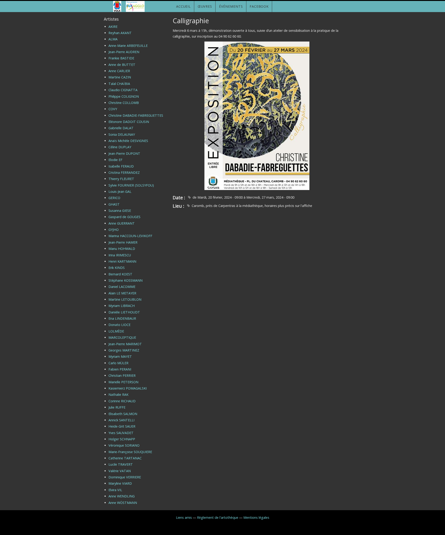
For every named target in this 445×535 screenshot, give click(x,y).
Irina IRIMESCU (119, 255)
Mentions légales (256, 517)
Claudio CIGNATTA (122, 90)
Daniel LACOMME (121, 286)
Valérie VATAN (119, 471)
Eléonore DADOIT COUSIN (128, 121)
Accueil (183, 6)
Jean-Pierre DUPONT (124, 153)
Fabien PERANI (119, 369)
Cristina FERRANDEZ (124, 172)
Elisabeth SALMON (122, 414)
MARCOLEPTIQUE (122, 337)
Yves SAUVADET (121, 433)
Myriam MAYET (120, 356)
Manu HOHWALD (121, 248)
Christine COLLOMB (123, 102)
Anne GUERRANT (121, 223)
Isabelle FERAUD (121, 166)
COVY (112, 109)
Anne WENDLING (121, 496)
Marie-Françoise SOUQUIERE (130, 452)
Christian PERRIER (122, 375)
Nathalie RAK (118, 394)
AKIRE (113, 26)
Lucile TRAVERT (120, 464)
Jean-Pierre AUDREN (123, 52)
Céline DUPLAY (119, 147)
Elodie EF (115, 160)
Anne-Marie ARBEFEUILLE (128, 45)
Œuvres (205, 6)
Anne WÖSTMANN (122, 502)
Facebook (259, 6)
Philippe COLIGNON (123, 96)
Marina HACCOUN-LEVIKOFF (130, 236)
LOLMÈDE (116, 331)
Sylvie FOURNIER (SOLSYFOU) (131, 185)
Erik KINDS (116, 267)
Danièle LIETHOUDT (124, 312)
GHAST (114, 204)
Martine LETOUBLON (124, 299)
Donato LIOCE (119, 324)
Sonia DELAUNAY (121, 134)
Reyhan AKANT (120, 33)
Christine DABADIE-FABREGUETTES (135, 115)
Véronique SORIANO (124, 445)
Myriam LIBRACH (121, 305)
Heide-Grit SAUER (121, 426)
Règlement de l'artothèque (217, 517)
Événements (231, 6)
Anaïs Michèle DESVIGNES (128, 141)
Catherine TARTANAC (125, 458)
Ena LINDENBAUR (122, 318)
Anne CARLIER (119, 71)
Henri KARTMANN (122, 261)
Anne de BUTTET (121, 64)
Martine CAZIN (119, 77)
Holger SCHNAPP (121, 439)
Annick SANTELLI (121, 420)
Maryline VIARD (120, 483)
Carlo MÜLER (118, 363)
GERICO (114, 198)
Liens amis (184, 517)
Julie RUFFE (116, 407)
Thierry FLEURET (121, 179)
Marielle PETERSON (123, 382)
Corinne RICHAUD (122, 401)
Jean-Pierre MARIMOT (125, 344)
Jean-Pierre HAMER (122, 242)
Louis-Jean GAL (119, 191)
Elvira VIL (115, 490)
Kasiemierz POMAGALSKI (127, 388)
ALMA (113, 39)
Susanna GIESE (119, 210)
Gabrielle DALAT (121, 128)
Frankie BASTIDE (121, 58)
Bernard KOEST (120, 274)
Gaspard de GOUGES (124, 217)
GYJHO (113, 229)
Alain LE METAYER (122, 293)
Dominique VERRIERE (124, 477)
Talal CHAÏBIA (119, 83)
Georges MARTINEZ (123, 350)
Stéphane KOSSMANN (125, 280)
